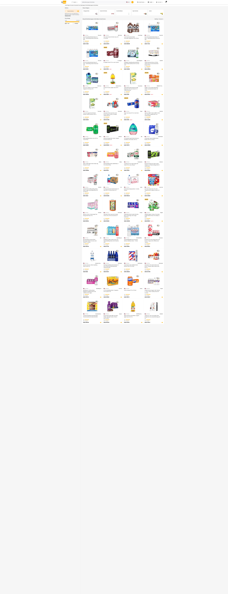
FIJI (121, 187)
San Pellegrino (139, 60)
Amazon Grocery (119, 85)
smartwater (160, 136)
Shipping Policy (68, 15)
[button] (141, 2)
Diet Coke (120, 35)
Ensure (120, 313)
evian (141, 187)
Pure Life (99, 35)
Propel (141, 212)
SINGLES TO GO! (160, 85)
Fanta (141, 288)
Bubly (100, 136)
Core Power (140, 35)
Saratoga (120, 263)
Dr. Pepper (120, 60)
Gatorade (120, 111)
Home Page (67, 5)
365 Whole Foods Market (139, 313)
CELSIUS (161, 60)
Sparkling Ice (119, 237)
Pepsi (141, 111)
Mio (141, 136)
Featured (161, 19)
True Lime (99, 111)
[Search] (132, 2)
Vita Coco (99, 85)
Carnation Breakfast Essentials (98, 313)
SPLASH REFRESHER (139, 237)
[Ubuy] (63, 2)
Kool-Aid (161, 187)
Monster (120, 136)
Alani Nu (161, 111)
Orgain (161, 212)
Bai (100, 237)
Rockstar (161, 237)
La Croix (120, 288)
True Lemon (140, 85)
